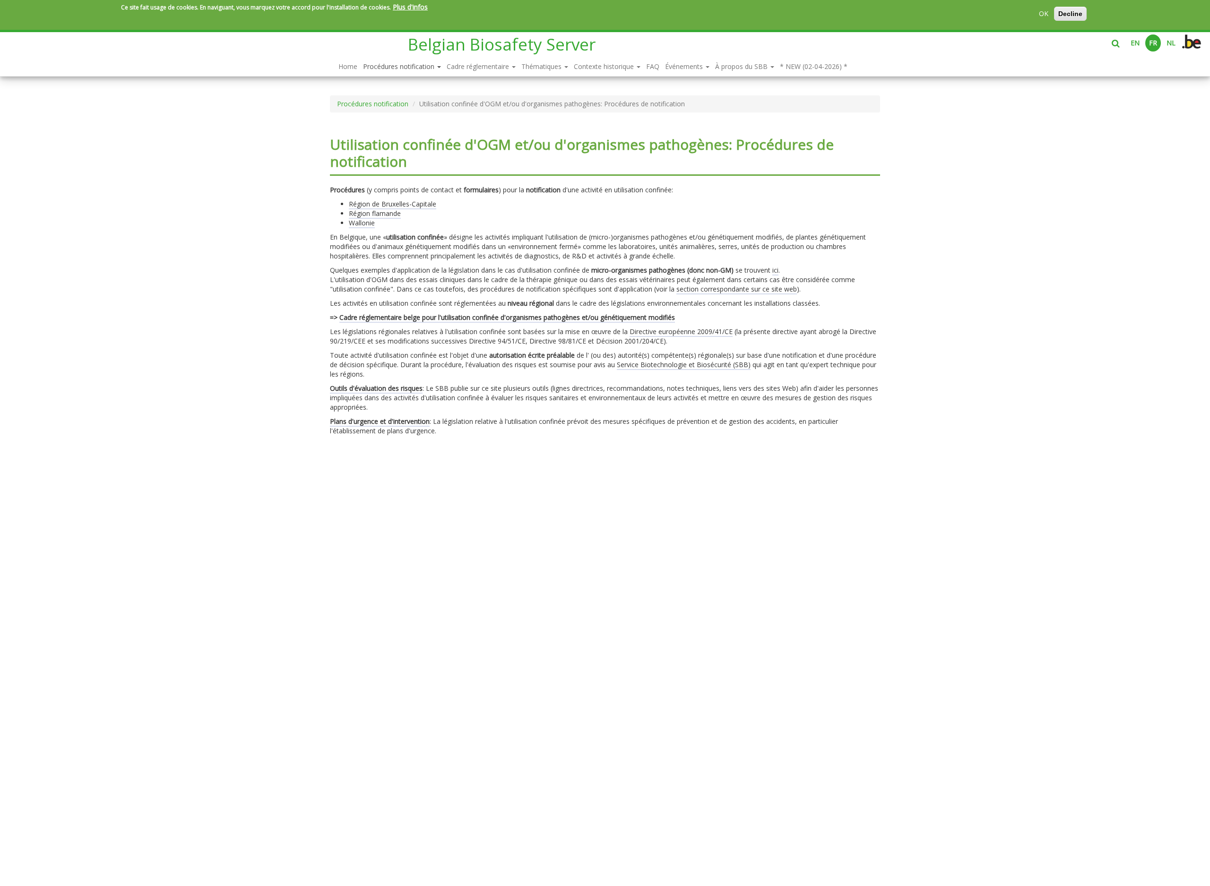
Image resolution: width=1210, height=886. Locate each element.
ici (775, 270)
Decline (1070, 13)
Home (347, 66)
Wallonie (362, 222)
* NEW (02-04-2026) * (813, 66)
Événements (685, 66)
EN (1135, 42)
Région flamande (375, 213)
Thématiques (542, 66)
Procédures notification (399, 66)
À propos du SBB (742, 66)
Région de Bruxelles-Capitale (392, 203)
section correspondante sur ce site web (736, 288)
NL (1171, 42)
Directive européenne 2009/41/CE (681, 331)
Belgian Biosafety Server (502, 44)
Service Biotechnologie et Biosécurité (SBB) (684, 364)
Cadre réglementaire (479, 66)
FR (1153, 42)
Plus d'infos (410, 6)
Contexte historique (605, 66)
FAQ (652, 66)
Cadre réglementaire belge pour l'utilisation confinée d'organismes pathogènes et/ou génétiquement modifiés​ (507, 317)
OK (1043, 13)
